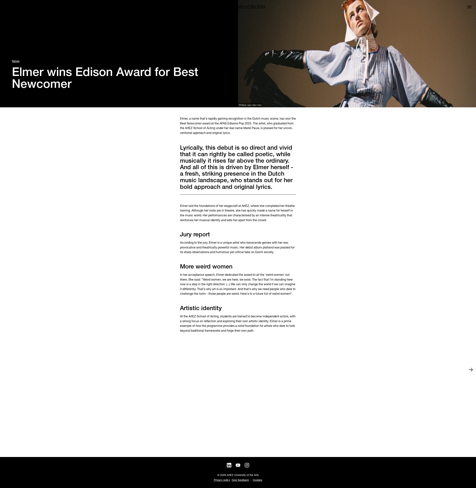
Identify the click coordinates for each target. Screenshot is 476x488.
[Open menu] (469, 6)
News (16, 61)
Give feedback (240, 480)
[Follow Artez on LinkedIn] (229, 465)
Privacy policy (222, 480)
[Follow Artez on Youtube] (238, 465)
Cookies (257, 480)
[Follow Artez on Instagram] (247, 465)
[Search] (6, 6)
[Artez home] (238, 6)
